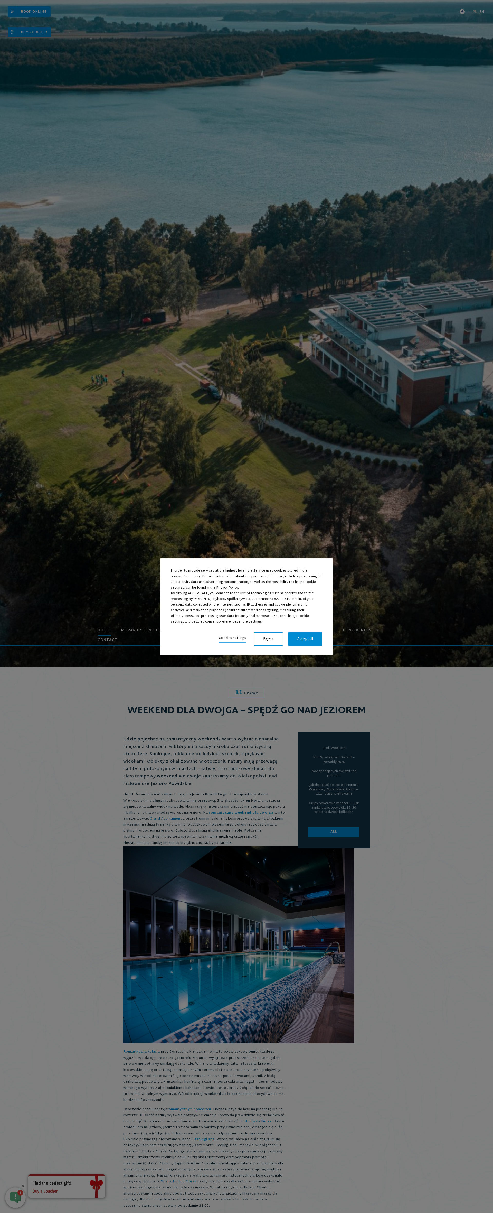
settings (255, 622)
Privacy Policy (227, 588)
